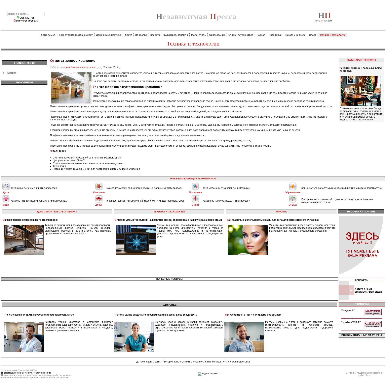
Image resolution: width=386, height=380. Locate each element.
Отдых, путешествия (240, 35)
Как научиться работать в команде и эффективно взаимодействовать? (341, 188)
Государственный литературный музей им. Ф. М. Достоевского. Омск (145, 200)
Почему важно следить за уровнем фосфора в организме (39, 314)
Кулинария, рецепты (175, 35)
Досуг (128, 35)
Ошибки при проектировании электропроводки (30, 219)
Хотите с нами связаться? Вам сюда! (368, 290)
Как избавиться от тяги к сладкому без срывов (253, 314)
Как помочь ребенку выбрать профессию (34, 188)
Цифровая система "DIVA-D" (69, 160)
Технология (59, 166)
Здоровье (141, 35)
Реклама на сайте (42, 373)
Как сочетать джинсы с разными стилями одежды (39, 200)
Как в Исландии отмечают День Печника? (226, 188)
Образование (217, 35)
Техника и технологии (332, 35)
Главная (11, 72)
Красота (155, 35)
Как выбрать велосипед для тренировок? (226, 200)
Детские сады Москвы (148, 361)
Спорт (312, 35)
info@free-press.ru (27, 20)
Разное (261, 35)
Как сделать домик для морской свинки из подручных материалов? (144, 188)
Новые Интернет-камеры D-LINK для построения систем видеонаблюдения (96, 169)
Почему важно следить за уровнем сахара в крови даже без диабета (156, 314)
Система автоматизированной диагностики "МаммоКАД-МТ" (87, 157)
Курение (198, 361)
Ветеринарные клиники (177, 361)
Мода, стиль (198, 35)
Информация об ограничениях (16, 373)
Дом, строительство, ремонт (76, 35)
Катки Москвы (213, 361)
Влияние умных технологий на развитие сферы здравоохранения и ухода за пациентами (168, 219)
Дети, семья (48, 35)
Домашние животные (108, 35)
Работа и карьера (295, 35)
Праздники (275, 35)
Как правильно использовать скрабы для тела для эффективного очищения (273, 219)
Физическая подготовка (236, 361)
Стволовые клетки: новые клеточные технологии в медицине (88, 163)
